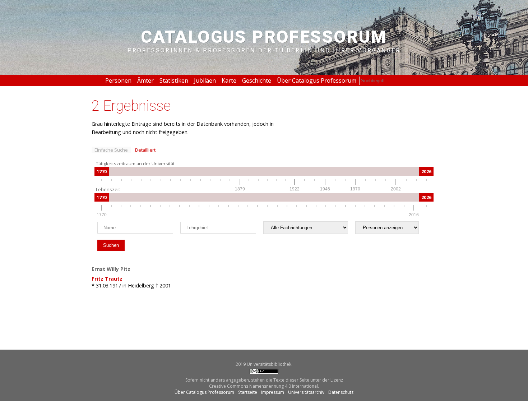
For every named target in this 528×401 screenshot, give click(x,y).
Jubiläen (205, 80)
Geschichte (256, 80)
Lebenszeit (108, 189)
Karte (229, 80)
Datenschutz (340, 392)
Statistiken (173, 80)
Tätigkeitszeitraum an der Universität (135, 163)
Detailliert (145, 150)
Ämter (145, 80)
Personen (118, 80)
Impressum (272, 392)
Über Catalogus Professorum (316, 80)
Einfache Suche (111, 150)
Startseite (247, 392)
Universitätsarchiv (306, 392)
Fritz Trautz (107, 278)
